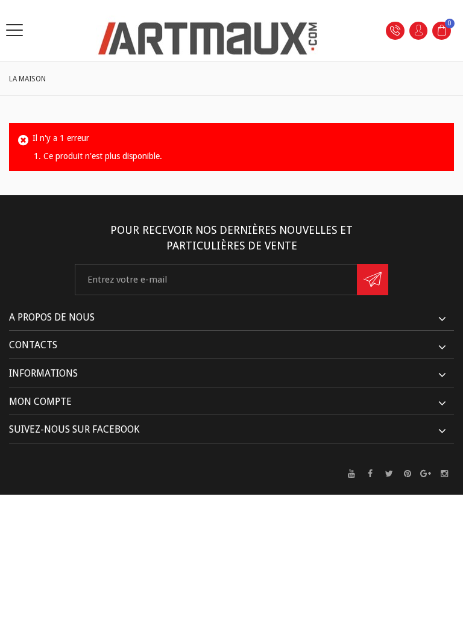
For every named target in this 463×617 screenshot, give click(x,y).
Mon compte (40, 401)
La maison (27, 79)
